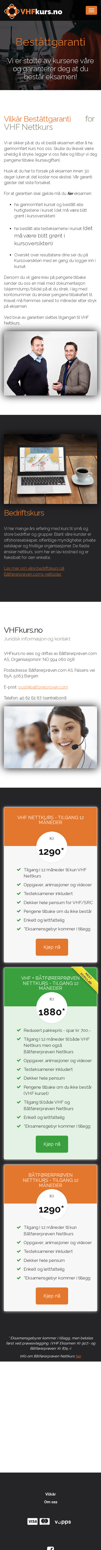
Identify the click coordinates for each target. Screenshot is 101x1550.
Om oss (50, 1502)
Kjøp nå (52, 947)
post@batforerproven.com (43, 687)
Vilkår (50, 1494)
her (78, 1356)
